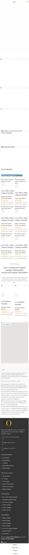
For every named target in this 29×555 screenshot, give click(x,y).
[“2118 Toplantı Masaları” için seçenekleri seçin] (3, 295)
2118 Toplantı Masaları (5, 302)
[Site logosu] (14, 2)
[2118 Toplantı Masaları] (7, 289)
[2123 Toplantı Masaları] (21, 289)
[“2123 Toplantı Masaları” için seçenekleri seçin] (17, 295)
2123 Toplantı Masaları (19, 303)
